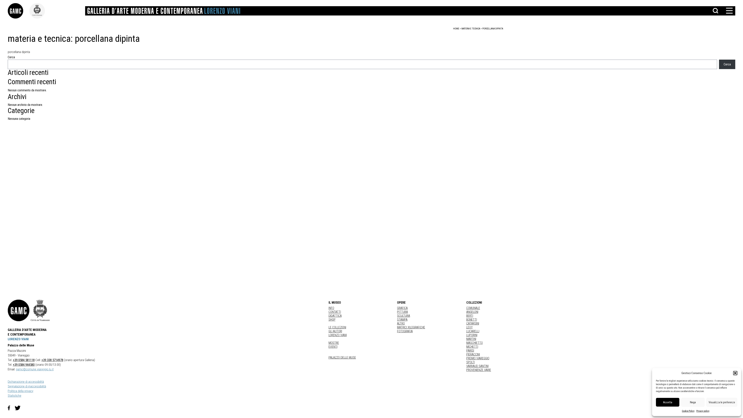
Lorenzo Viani (338, 335)
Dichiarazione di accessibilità (26, 382)
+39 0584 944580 (24, 365)
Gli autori (335, 331)
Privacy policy (702, 411)
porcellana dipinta (492, 28)
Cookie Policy (688, 411)
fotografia (405, 331)
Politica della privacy (20, 391)
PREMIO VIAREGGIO (477, 358)
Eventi (333, 347)
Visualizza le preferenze (722, 402)
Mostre (334, 343)
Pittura (402, 312)
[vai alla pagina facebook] (11, 408)
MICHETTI (472, 347)
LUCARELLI (472, 331)
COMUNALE (473, 308)
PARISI (470, 350)
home (456, 28)
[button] (735, 373)
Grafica (402, 308)
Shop (332, 319)
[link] (18, 11)
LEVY (469, 327)
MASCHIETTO (474, 343)
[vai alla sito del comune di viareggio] (40, 310)
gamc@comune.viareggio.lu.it (35, 369)
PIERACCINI (473, 354)
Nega (693, 402)
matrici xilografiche (411, 327)
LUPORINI (471, 335)
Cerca (11, 57)
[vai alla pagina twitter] (19, 408)
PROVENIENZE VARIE (478, 370)
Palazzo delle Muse (342, 357)
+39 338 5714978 (52, 360)
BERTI (469, 316)
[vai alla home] (18, 310)
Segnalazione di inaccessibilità (27, 386)
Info (331, 308)
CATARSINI (472, 323)
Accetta (667, 402)
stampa (402, 319)
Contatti (335, 312)
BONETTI (471, 319)
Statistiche (14, 395)
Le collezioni (337, 327)
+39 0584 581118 (24, 360)
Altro (401, 323)
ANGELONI (472, 312)
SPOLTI (470, 362)
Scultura (403, 316)
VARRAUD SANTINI (477, 366)
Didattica (335, 316)
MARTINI (471, 339)
